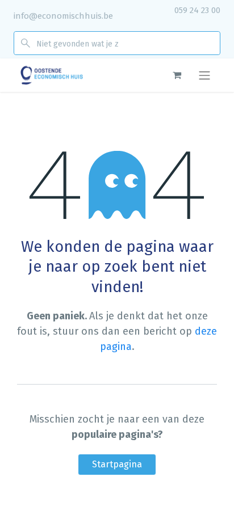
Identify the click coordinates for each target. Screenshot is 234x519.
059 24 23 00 (197, 10)
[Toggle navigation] (204, 75)
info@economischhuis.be (63, 16)
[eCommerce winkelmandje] (176, 75)
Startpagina (117, 464)
